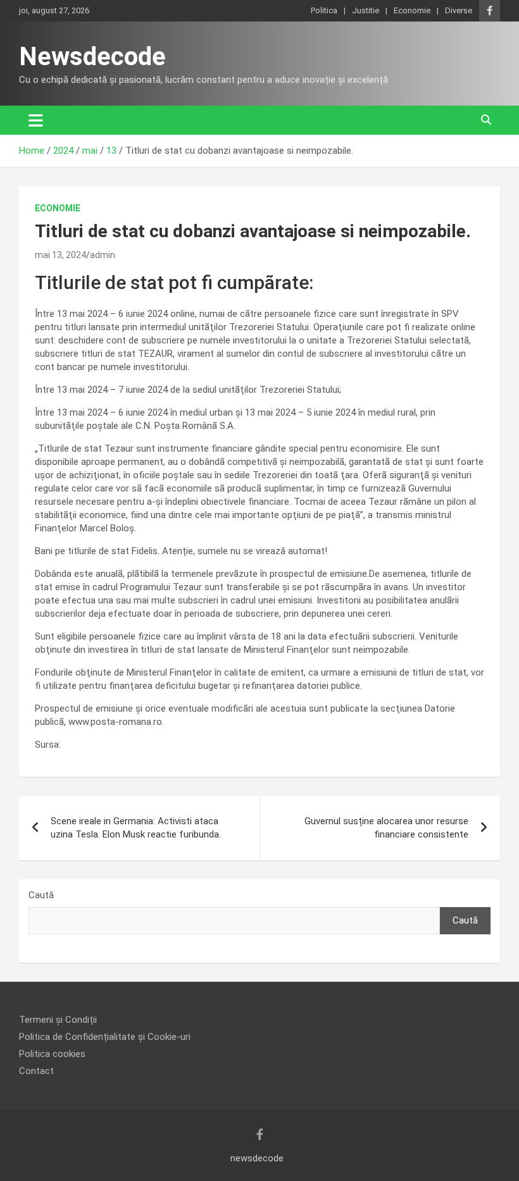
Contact (36, 1071)
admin (102, 255)
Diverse (458, 10)
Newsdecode (92, 56)
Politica (324, 10)
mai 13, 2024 (60, 255)
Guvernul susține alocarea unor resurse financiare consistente (386, 827)
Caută (41, 895)
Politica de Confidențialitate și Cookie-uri (105, 1036)
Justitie (365, 10)
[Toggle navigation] (36, 120)
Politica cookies (52, 1054)
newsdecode (257, 1158)
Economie (412, 10)
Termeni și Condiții (58, 1019)
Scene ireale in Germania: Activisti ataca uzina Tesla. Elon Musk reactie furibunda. (136, 827)
